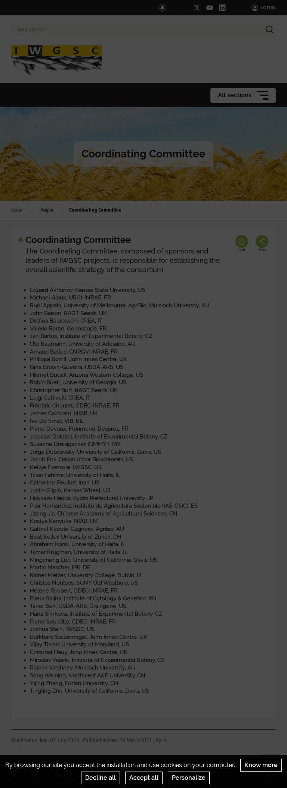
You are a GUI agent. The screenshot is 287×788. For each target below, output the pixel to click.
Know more (261, 765)
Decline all (100, 777)
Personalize (189, 777)
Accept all (143, 777)
